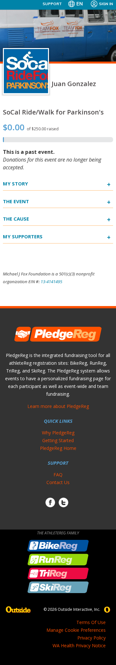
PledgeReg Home (58, 448)
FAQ (58, 474)
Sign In (106, 3)
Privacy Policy (91, 638)
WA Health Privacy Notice (79, 645)
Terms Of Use (91, 622)
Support (52, 3)
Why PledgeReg (58, 433)
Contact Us (58, 482)
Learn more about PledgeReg (58, 406)
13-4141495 (51, 281)
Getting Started (58, 440)
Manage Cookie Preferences (76, 630)
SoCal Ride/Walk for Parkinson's (53, 112)
